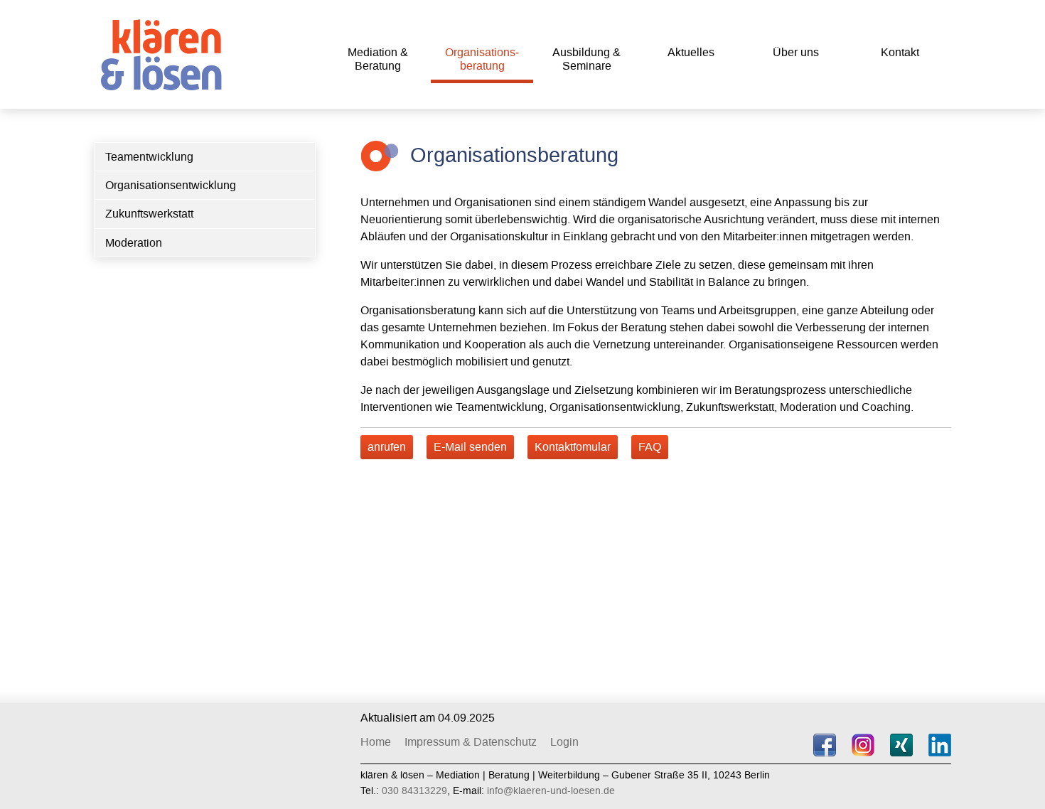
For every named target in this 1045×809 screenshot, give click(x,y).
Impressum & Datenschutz (470, 741)
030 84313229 (414, 791)
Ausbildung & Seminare (586, 59)
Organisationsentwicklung (170, 185)
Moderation (133, 242)
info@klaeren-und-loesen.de (551, 791)
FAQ (649, 446)
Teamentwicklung (149, 156)
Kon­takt (900, 52)
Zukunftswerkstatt (149, 213)
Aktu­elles (691, 52)
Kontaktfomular (573, 446)
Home (375, 741)
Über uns (796, 52)
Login (564, 741)
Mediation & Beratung (378, 59)
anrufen (387, 446)
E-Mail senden (470, 446)
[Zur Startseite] (165, 51)
